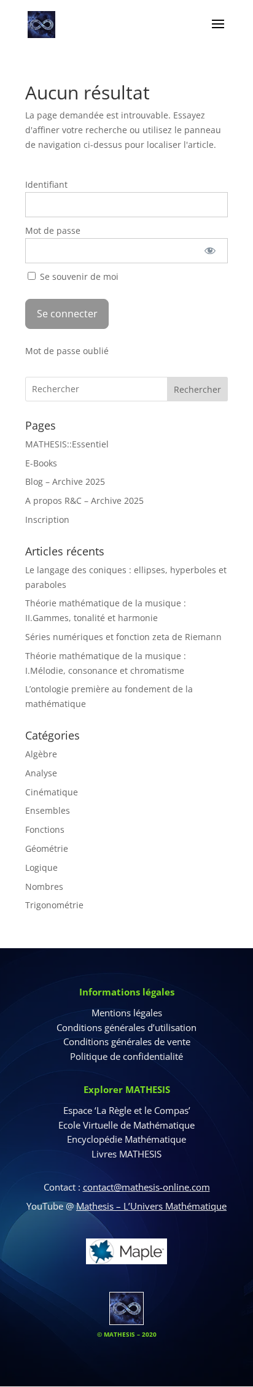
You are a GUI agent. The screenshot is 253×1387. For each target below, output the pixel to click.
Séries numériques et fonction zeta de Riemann (123, 637)
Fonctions (44, 829)
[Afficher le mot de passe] (209, 250)
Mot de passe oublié (67, 351)
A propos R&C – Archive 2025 (84, 500)
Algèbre (41, 754)
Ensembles (47, 810)
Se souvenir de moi (78, 276)
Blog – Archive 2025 (65, 481)
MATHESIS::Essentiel (67, 444)
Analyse (41, 773)
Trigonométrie (54, 905)
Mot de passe (52, 230)
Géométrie (46, 848)
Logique (41, 867)
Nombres (44, 886)
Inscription (47, 519)
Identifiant (46, 184)
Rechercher (197, 389)
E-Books (41, 463)
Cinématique (51, 792)
